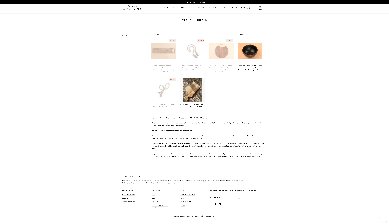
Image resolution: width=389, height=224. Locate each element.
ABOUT (222, 8)
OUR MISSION (156, 202)
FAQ (182, 198)
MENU (124, 35)
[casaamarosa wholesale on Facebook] (215, 204)
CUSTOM (212, 8)
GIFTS (190, 8)
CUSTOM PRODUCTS (128, 202)
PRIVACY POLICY (186, 202)
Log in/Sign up (238, 8)
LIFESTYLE (125, 198)
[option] (194, 2)
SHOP (166, 8)
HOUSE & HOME (127, 191)
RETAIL (183, 205)
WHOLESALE (201, 8)
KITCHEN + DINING (128, 194)
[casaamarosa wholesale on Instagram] (211, 204)
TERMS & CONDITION (188, 194)
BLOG (153, 194)
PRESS (153, 198)
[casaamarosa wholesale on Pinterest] (220, 204)
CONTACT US (185, 191)
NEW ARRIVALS (178, 8)
